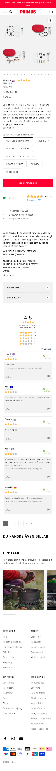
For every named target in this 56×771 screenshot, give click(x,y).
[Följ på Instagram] (13, 739)
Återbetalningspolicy (41, 718)
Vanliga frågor (38, 693)
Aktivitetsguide (38, 657)
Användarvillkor (39, 723)
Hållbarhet (8, 693)
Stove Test (36, 636)
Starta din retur (39, 698)
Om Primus (8, 682)
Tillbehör (7, 652)
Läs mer (7, 127)
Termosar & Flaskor (12, 647)
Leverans (35, 687)
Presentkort (9, 667)
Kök (5, 636)
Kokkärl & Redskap (12, 642)
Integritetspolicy (39, 713)
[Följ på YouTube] (21, 739)
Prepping (7, 662)
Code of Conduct (39, 708)
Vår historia (9, 687)
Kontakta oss (37, 682)
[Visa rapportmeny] (48, 376)
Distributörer (9, 713)
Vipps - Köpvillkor (39, 728)
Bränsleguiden (38, 652)
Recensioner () (34, 200)
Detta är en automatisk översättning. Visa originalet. (23, 368)
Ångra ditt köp (38, 703)
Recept (6, 698)
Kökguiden (36, 642)
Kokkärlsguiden (38, 647)
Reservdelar (9, 657)
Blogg (5, 703)
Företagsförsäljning (12, 708)
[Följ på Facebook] (5, 739)
